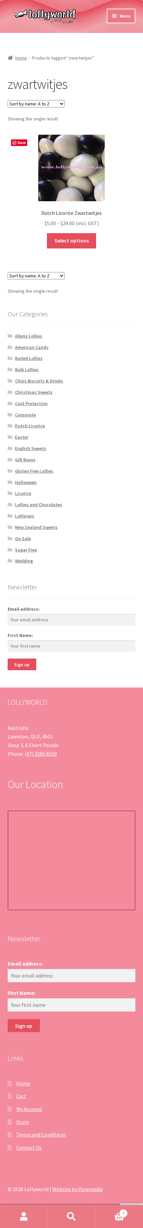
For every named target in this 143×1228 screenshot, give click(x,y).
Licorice (23, 493)
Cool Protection (31, 403)
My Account (29, 1109)
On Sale (23, 538)
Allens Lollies (28, 336)
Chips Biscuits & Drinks (39, 381)
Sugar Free (26, 550)
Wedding (24, 561)
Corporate (25, 415)
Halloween (26, 482)
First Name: (20, 635)
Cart (21, 1096)
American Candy (32, 347)
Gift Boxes (25, 460)
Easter (21, 437)
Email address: (24, 609)
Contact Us (29, 1147)
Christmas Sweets (34, 392)
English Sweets (30, 448)
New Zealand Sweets (36, 527)
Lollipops (24, 516)
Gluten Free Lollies (34, 471)
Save (22, 142)
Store (22, 1122)
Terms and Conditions (41, 1134)
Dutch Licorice (30, 426)
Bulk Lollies (27, 370)
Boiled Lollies (29, 358)
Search (71, 1216)
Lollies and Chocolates (38, 505)
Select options (72, 240)
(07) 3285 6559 (41, 753)
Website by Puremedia (77, 1189)
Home (21, 58)
